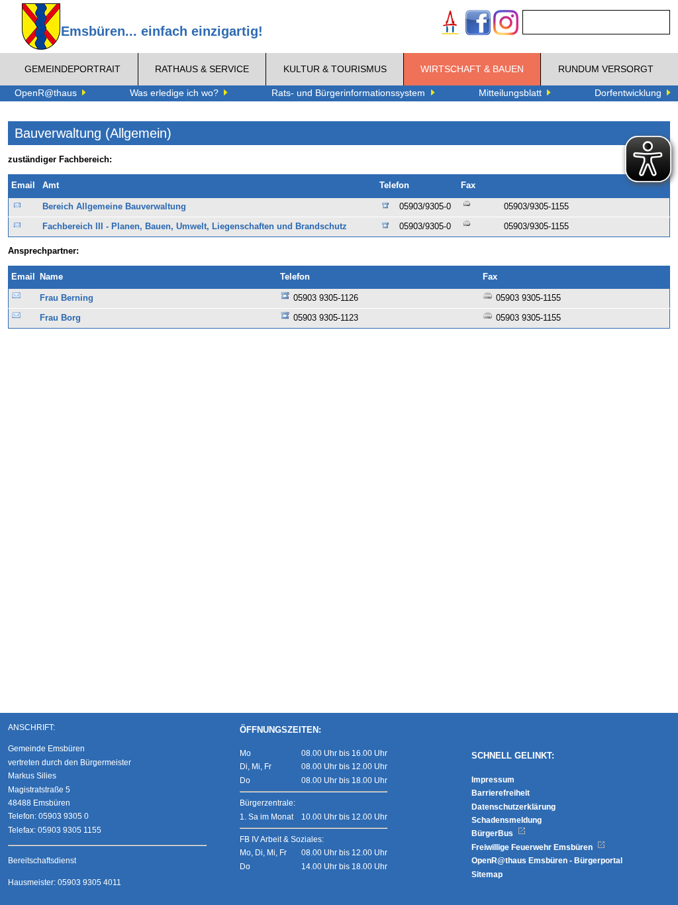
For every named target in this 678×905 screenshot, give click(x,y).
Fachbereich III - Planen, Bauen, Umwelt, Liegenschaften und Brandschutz (194, 226)
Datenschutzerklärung (513, 807)
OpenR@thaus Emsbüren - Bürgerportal (546, 860)
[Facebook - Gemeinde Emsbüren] (478, 24)
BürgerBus (493, 833)
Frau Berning (66, 298)
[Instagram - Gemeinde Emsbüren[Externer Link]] (506, 24)
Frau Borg (60, 318)
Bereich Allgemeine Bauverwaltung (114, 206)
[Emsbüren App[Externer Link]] (450, 24)
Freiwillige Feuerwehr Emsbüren (533, 847)
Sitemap (487, 874)
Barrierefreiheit (500, 793)
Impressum (492, 779)
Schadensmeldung (506, 820)
